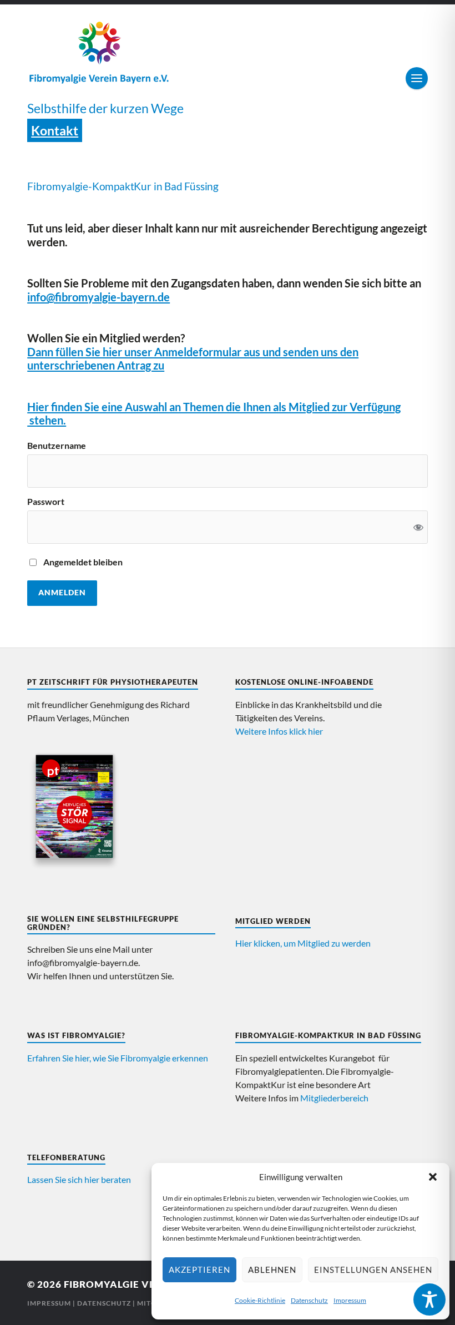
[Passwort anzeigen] (418, 527)
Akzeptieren (199, 1270)
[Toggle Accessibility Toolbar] (429, 1299)
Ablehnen (272, 1270)
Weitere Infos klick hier (279, 731)
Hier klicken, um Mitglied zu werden (303, 943)
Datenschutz (309, 1300)
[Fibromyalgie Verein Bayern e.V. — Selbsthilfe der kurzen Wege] (227, 51)
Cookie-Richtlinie (260, 1300)
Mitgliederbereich (334, 1098)
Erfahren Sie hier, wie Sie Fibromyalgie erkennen (117, 1058)
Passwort (45, 501)
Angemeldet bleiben (83, 562)
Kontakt (54, 130)
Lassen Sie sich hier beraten (79, 1179)
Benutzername (56, 445)
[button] (432, 1176)
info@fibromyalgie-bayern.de (98, 297)
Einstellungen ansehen (373, 1270)
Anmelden (62, 592)
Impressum (349, 1300)
